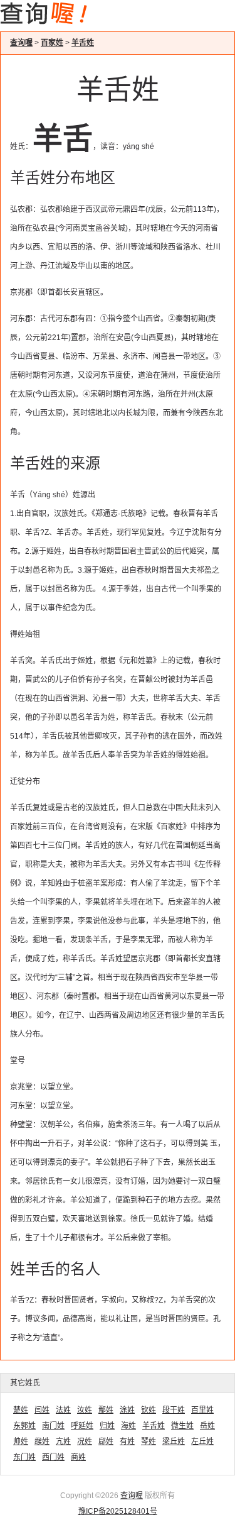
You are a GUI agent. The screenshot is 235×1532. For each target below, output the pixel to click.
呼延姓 (82, 1425)
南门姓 (53, 1425)
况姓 (84, 1441)
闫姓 (42, 1410)
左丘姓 (202, 1441)
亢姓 (63, 1441)
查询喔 (21, 42)
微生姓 (182, 1425)
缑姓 (42, 1441)
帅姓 (20, 1441)
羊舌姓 (82, 42)
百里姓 (202, 1410)
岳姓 (207, 1425)
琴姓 (148, 1441)
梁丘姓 (173, 1441)
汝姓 (84, 1410)
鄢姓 (105, 1410)
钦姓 (148, 1410)
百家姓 (52, 42)
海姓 (128, 1425)
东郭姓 (24, 1425)
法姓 (63, 1410)
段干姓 (173, 1410)
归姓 (107, 1425)
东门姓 (24, 1457)
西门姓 (53, 1457)
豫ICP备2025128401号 (117, 1511)
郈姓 (105, 1441)
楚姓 (20, 1410)
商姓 (78, 1457)
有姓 (127, 1441)
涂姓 (127, 1410)
